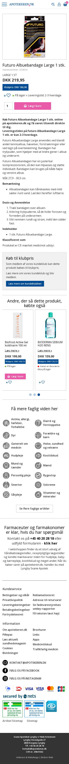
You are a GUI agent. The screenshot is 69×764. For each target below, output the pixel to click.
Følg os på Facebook (24, 670)
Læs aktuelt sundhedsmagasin (14, 641)
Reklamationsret (44, 595)
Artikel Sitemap (13, 721)
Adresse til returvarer (47, 600)
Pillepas (7, 634)
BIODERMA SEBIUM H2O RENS (50, 343)
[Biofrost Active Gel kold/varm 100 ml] (18, 326)
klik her (50, 543)
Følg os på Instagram (25, 678)
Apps (36, 639)
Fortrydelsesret (13, 614)
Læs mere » (12, 350)
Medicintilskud (42, 644)
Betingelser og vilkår (16, 595)
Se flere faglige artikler (34, 508)
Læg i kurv (35, 106)
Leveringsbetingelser (16, 605)
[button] (4, 4)
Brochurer (39, 630)
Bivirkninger (10, 653)
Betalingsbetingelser (16, 610)
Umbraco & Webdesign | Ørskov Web (34, 757)
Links (36, 634)
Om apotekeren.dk (15, 630)
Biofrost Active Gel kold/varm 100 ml (16, 343)
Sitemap (32, 721)
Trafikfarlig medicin (45, 649)
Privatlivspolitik (13, 600)
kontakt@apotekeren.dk (28, 663)
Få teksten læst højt (46, 613)
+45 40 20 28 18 (42, 538)
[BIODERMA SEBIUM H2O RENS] (50, 326)
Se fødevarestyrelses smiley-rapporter (47, 607)
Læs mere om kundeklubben (25, 283)
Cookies (8, 648)
